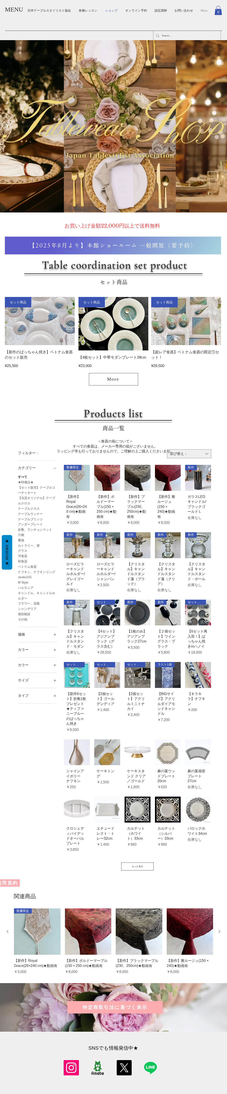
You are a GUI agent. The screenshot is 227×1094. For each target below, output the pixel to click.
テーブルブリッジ (30, 519)
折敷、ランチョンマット (35, 529)
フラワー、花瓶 (29, 603)
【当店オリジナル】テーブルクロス (36, 500)
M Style (23, 582)
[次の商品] (219, 931)
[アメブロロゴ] (97, 1067)
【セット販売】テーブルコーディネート (36, 490)
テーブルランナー (30, 514)
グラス (22, 550)
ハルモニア (25, 587)
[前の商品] (7, 931)
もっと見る (137, 866)
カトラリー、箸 (29, 545)
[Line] (150, 1067)
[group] (113, 944)
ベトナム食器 (27, 566)
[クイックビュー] (107, 478)
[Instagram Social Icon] (71, 1067)
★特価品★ (25, 482)
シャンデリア (27, 609)
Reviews (7, 552)
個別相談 (24, 614)
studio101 (25, 577)
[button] (218, 10)
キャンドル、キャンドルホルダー (36, 595)
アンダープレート (30, 524)
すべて (22, 477)
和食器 (22, 561)
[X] (124, 1067)
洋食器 (22, 556)
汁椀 (21, 535)
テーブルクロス (29, 508)
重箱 (21, 540)
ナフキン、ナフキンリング (36, 572)
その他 (22, 619)
